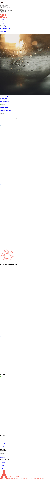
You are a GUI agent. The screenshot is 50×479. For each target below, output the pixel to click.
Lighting (3, 19)
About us (3, 23)
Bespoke (3, 21)
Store (2, 22)
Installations (3, 20)
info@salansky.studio (2, 457)
